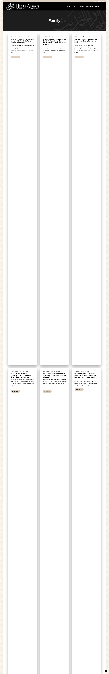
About (74, 6)
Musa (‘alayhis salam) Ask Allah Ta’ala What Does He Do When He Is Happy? (54, 375)
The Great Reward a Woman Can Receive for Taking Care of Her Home (86, 41)
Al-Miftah (95, 1)
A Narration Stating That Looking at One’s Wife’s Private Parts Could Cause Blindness (22, 41)
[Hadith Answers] (22, 6)
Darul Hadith (101, 1)
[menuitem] (95, 1)
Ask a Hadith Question (93, 6)
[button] (103, 6)
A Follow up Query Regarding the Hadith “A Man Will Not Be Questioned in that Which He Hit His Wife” (54, 41)
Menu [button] (68, 6)
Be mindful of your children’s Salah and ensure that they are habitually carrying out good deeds (85, 376)
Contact (81, 6)
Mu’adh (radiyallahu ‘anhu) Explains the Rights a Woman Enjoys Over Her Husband (21, 375)
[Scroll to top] (106, 671)
